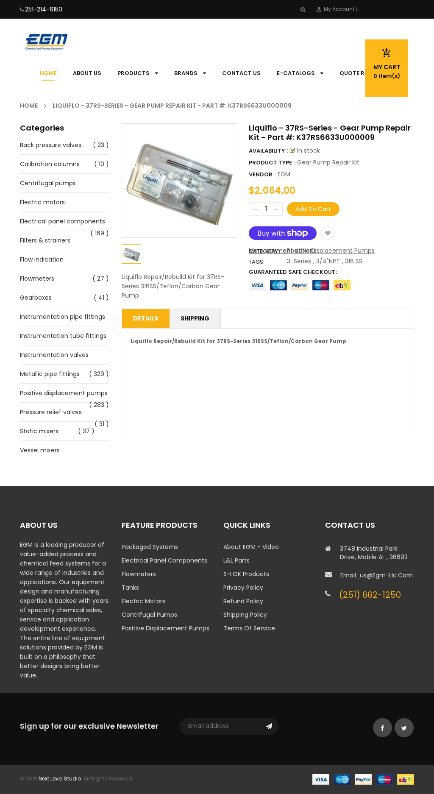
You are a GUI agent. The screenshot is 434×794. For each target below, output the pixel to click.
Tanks (130, 587)
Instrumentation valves (54, 355)
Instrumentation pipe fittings (62, 316)
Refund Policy (243, 601)
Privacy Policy (243, 587)
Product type (270, 163)
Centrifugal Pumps (149, 614)
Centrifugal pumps (48, 183)
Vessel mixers (40, 450)
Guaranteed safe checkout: (293, 272)
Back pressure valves (50, 145)
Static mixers (39, 431)
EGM (284, 174)
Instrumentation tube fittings (63, 336)
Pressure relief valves (51, 412)
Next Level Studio (60, 778)
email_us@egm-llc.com (376, 575)
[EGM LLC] (363, 778)
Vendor (261, 174)
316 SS (353, 261)
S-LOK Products (246, 574)
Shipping (195, 318)
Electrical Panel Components (164, 560)
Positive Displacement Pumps (331, 250)
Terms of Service (249, 628)
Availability (267, 151)
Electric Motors (143, 601)
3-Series (299, 261)
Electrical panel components (62, 221)
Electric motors (42, 202)
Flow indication (42, 259)
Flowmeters (37, 278)
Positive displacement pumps (64, 393)
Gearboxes (36, 297)
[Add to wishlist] (327, 233)
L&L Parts (236, 560)
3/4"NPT (328, 261)
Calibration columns (50, 164)
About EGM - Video (251, 547)
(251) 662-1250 (370, 594)
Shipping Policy (245, 614)
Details (145, 318)
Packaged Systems (150, 547)
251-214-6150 (43, 9)
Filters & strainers (45, 240)
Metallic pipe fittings (50, 374)
